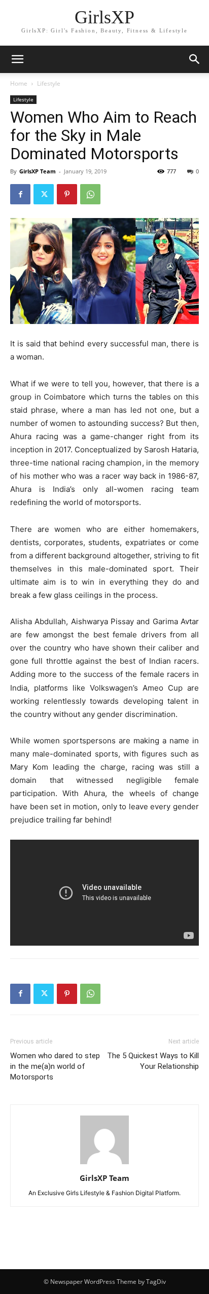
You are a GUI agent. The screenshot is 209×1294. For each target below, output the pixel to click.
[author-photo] (104, 1164)
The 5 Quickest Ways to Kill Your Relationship (153, 1061)
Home (18, 83)
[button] (195, 59)
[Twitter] (43, 194)
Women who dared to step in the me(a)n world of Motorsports (55, 1066)
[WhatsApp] (90, 194)
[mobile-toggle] (17, 59)
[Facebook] (20, 194)
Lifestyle (48, 83)
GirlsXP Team (37, 171)
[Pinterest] (67, 194)
